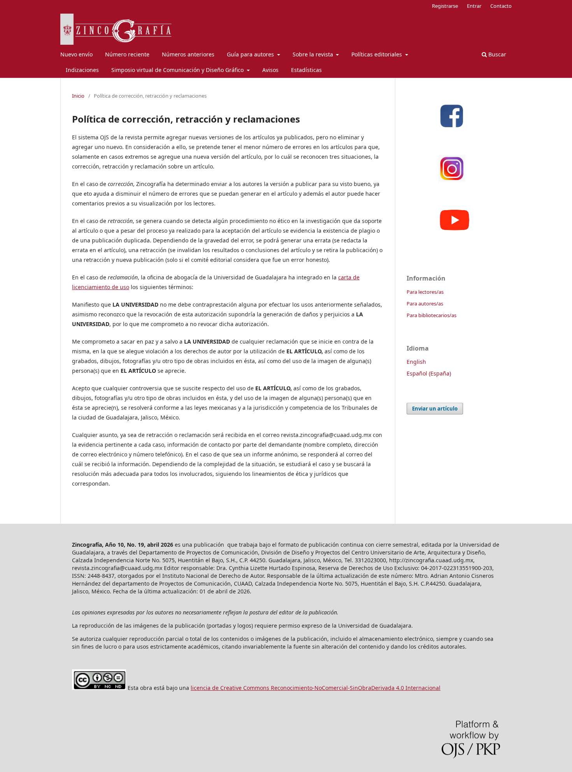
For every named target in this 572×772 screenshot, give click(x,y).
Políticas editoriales (377, 54)
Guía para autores (251, 54)
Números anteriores (188, 54)
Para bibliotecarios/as (431, 315)
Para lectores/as (425, 291)
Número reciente (127, 54)
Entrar (474, 5)
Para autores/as (425, 303)
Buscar (496, 54)
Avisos (270, 70)
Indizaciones (82, 70)
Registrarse (445, 5)
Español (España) (429, 373)
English (416, 361)
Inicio (78, 95)
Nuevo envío (76, 54)
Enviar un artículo (435, 408)
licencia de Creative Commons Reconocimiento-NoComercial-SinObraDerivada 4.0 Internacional (315, 687)
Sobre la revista (314, 54)
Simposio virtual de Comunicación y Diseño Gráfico (178, 70)
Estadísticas (306, 70)
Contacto (501, 5)
